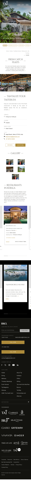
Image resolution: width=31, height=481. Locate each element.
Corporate (3, 459)
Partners (12, 464)
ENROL (7, 298)
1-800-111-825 (4, 337)
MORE (7, 241)
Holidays (19, 375)
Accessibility (16, 462)
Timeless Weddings (6, 381)
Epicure (19, 387)
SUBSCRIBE (24, 330)
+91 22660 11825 (5, 347)
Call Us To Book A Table (20, 241)
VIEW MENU (10, 145)
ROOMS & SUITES (13, 45)
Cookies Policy (4, 467)
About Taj (19, 372)
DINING (5, 45)
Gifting (18, 381)
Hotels (3, 372)
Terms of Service (24, 459)
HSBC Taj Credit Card (7, 393)
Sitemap (3, 390)
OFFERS (27, 45)
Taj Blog (19, 390)
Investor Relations (5, 464)
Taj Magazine (5, 387)
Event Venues (5, 384)
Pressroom (9, 459)
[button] (15, 402)
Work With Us (16, 459)
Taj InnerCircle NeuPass (23, 384)
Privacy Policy (19, 464)
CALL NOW (13, 342)
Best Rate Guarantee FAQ (6, 462)
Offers (18, 378)
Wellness (3, 378)
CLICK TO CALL (20, 145)
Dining (3, 375)
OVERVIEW (21, 45)
